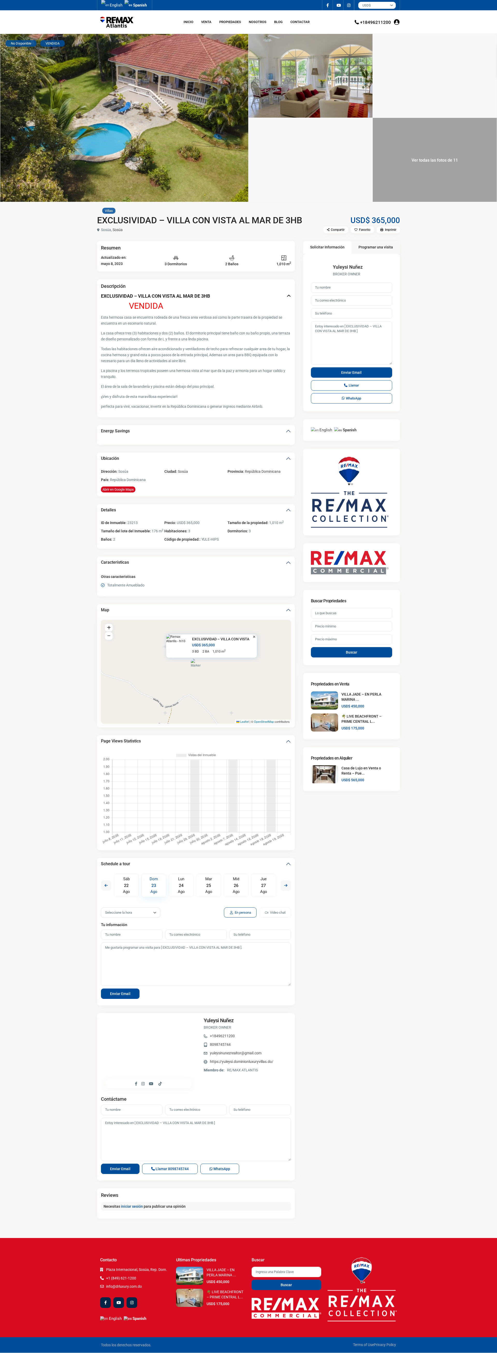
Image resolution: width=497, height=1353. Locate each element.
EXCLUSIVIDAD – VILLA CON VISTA (220, 639)
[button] (196, 665)
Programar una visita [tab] (376, 247)
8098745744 (220, 1044)
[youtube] (338, 5)
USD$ (366, 5)
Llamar (172, 1169)
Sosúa (118, 230)
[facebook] (327, 5)
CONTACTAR (300, 22)
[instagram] (348, 5)
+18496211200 (375, 22)
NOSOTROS (257, 22)
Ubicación (110, 458)
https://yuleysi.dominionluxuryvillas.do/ (241, 1062)
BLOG (278, 22)
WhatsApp (221, 1169)
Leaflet (244, 721)
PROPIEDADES (230, 22)
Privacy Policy (385, 1345)
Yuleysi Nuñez (219, 1020)
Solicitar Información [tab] (327, 247)
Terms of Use (363, 1345)
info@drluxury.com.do (124, 1286)
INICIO (188, 22)
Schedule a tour (115, 863)
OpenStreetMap (264, 721)
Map (105, 609)
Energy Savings (115, 430)
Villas (109, 211)
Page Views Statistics (121, 741)
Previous (106, 885)
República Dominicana (263, 471)
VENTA (206, 22)
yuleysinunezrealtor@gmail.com (235, 1053)
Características (115, 562)
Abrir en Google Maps (118, 489)
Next (286, 885)
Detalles (108, 509)
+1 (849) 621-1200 (121, 1278)
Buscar (351, 652)
